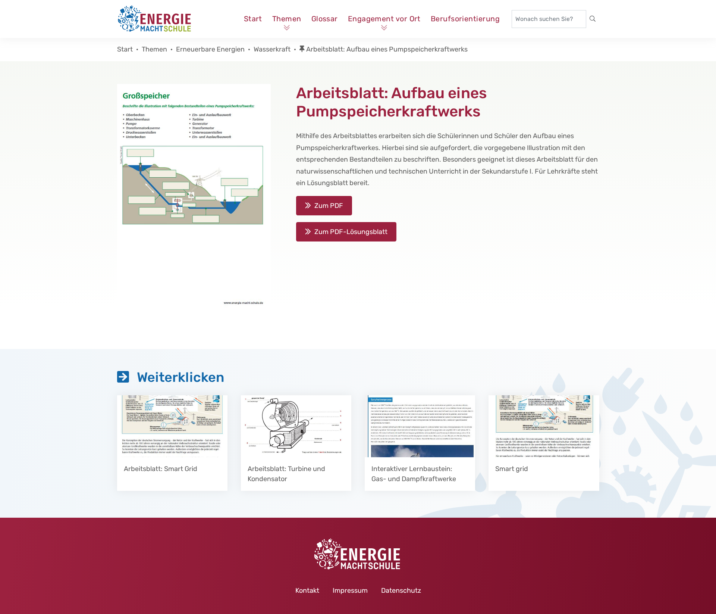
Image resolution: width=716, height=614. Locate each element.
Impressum (350, 590)
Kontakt (307, 590)
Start (253, 18)
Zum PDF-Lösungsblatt (350, 232)
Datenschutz (401, 590)
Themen (286, 18)
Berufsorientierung (465, 18)
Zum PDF (328, 206)
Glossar (324, 18)
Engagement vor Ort (384, 18)
